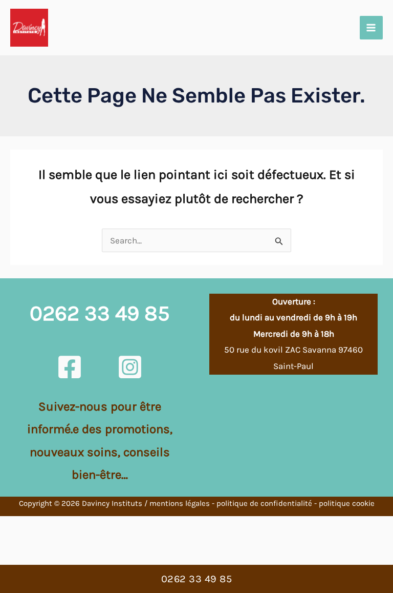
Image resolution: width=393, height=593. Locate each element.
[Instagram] (130, 367)
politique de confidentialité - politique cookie (295, 503)
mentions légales (179, 503)
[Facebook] (69, 367)
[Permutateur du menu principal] (371, 27)
